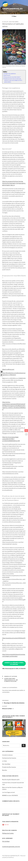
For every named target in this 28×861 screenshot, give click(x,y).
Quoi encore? (7, 75)
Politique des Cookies (8, 833)
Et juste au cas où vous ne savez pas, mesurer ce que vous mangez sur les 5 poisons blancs (13, 80)
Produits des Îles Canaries (9, 767)
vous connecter (13, 690)
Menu (14, 16)
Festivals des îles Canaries (9, 758)
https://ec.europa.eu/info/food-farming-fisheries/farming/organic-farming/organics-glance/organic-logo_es (14, 183)
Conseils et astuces (10, 676)
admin (16, 21)
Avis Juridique (6, 841)
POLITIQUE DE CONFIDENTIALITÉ (10, 855)
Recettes (4, 770)
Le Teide (4, 761)
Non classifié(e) (6, 764)
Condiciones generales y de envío (11, 846)
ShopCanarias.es (12, 9)
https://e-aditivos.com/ (8, 369)
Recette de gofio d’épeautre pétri (11, 779)
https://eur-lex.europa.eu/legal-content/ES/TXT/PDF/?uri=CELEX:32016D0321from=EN (11, 438)
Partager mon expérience (10, 73)
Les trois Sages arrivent (8, 792)
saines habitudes (9, 678)
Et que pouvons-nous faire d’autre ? (12, 77)
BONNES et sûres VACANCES (10, 795)
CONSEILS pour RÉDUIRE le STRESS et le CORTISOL (14, 663)
